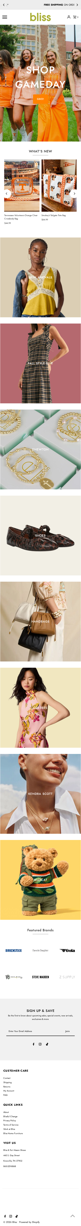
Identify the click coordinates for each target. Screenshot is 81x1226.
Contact (6, 1078)
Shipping (7, 1082)
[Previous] (4, 5)
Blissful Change (10, 1116)
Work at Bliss (9, 1129)
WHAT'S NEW (40, 151)
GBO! (40, 99)
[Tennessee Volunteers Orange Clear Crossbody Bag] (22, 185)
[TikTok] (47, 1045)
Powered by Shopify (29, 1222)
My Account (8, 1090)
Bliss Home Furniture (13, 1133)
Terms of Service (10, 1124)
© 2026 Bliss (10, 1222)
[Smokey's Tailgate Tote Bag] (59, 185)
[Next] (77, 5)
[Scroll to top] (72, 1215)
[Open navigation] (14, 17)
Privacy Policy (9, 1120)
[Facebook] (33, 1045)
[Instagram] (40, 1045)
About (6, 1112)
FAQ (5, 1095)
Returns (6, 1086)
